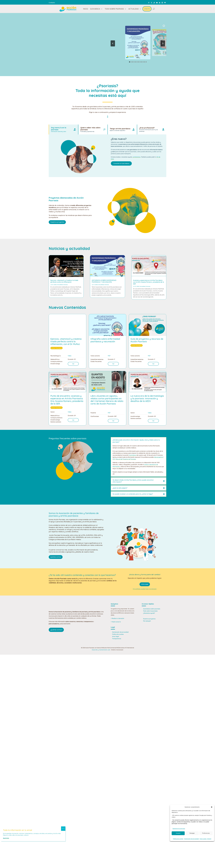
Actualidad (60, 284)
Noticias (65, 284)
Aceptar (178, 833)
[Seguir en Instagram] (162, 2)
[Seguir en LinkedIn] (159, 2)
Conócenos (54, 68)
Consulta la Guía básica (121, 163)
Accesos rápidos (148, 604)
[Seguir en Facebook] (148, 2)
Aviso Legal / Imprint (205, 839)
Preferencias (206, 833)
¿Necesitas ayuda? (149, 613)
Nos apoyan (147, 621)
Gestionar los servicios (179, 828)
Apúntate (6, 838)
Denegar (192, 833)
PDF (109, 356)
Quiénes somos (55, 557)
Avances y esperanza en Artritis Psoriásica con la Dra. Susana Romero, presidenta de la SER (148, 282)
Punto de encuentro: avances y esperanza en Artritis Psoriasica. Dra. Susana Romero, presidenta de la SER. (66, 399)
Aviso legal (115, 636)
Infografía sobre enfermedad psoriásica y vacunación (105, 340)
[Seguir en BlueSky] (165, 2)
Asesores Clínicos (97, 57)
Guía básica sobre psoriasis (151, 609)
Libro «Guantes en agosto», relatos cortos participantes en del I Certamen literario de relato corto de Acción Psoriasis (107, 399)
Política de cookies (178, 839)
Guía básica (132, 455)
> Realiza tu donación (117, 618)
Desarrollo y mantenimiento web (101, 650)
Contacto (52, 3)
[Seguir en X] (151, 2)
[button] (211, 807)
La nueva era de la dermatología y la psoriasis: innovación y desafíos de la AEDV (147, 398)
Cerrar (63, 828)
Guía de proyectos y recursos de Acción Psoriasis (147, 340)
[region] (137, 43)
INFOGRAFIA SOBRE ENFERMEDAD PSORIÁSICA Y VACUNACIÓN (104, 281)
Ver (73, 364)
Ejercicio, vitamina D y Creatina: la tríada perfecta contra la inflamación (64, 281)
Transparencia (116, 638)
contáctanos (137, 157)
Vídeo (69, 356)
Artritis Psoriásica (56, 348)
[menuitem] (85, 9)
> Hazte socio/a (116, 622)
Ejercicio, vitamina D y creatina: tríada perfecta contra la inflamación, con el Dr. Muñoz (66, 341)
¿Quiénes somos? (56, 630)
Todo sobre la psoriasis (150, 611)
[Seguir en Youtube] (157, 2)
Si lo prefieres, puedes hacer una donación (145, 589)
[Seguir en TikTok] (154, 2)
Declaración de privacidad (191, 839)
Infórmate (144, 584)
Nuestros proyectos (57, 222)
